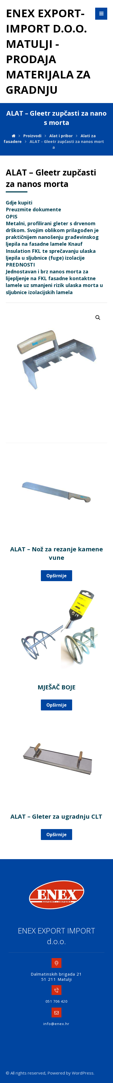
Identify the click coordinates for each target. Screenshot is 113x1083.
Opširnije (56, 576)
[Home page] (13, 135)
